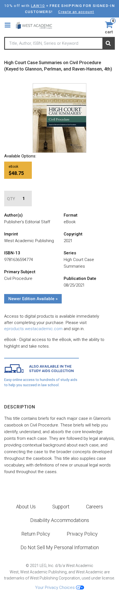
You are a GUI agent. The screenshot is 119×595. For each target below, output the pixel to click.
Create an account (76, 11)
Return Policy (35, 534)
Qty (11, 198)
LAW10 (38, 5)
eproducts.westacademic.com (33, 328)
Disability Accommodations (59, 520)
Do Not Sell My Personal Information (59, 547)
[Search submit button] (108, 43)
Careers (94, 506)
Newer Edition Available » (33, 298)
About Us (26, 506)
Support (60, 506)
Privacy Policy (82, 534)
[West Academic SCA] (36, 25)
